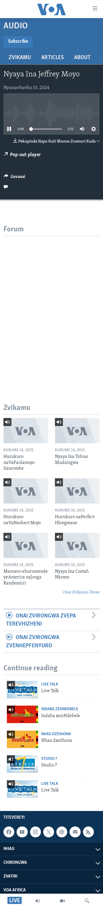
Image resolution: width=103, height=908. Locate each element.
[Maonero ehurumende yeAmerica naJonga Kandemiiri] (25, 545)
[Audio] (37, 901)
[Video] (62, 901)
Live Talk (49, 684)
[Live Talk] (22, 689)
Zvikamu (20, 58)
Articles (52, 58)
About (82, 58)
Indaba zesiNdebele (59, 709)
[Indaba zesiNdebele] (22, 714)
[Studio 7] (22, 764)
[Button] (14, 178)
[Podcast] (61, 831)
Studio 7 (49, 759)
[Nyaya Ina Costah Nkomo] (77, 545)
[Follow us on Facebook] (8, 831)
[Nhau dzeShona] (22, 739)
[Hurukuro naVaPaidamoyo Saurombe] (25, 430)
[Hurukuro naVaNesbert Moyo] (25, 491)
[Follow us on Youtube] (22, 831)
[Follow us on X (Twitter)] (48, 831)
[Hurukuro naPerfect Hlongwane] (77, 491)
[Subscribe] (75, 831)
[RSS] (88, 831)
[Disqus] (51, 308)
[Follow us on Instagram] (35, 831)
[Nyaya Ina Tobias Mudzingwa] (77, 430)
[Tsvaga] (87, 901)
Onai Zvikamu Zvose (81, 592)
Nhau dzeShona (56, 734)
